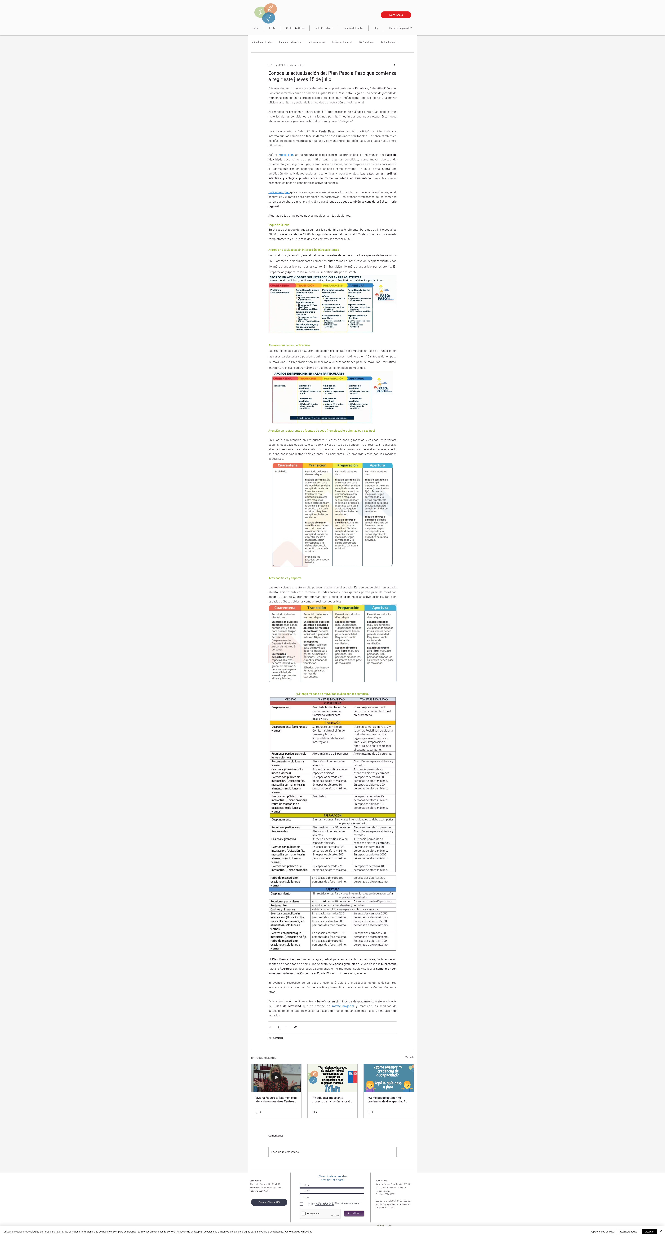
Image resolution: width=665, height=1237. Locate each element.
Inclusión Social (316, 42)
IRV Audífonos (366, 42)
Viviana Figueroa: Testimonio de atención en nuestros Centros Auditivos (276, 1099)
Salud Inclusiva (389, 42)
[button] (324, 28)
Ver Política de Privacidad (298, 1231)
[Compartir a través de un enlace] (295, 1027)
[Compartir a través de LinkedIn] (287, 1027)
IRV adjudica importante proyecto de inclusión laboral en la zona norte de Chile (331, 1099)
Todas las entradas (261, 42)
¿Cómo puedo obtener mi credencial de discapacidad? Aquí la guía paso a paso (386, 1099)
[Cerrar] (661, 1231)
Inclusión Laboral (342, 42)
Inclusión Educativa (290, 42)
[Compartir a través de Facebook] (270, 1027)
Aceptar (649, 1231)
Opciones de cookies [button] (602, 1231)
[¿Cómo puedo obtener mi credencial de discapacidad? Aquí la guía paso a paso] (389, 1078)
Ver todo (409, 1057)
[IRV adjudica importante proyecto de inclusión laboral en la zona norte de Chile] (333, 1078)
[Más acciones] (394, 65)
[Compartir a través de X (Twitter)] (278, 1027)
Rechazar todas (628, 1231)
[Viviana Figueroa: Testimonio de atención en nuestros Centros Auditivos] (276, 1078)
